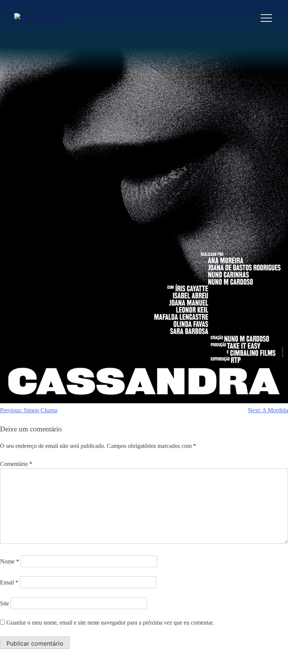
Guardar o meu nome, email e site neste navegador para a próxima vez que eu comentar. (110, 622)
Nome (9, 561)
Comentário (16, 464)
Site (4, 603)
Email (9, 582)
